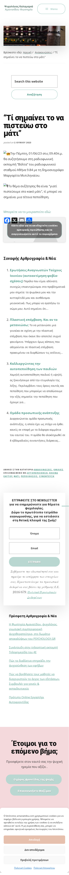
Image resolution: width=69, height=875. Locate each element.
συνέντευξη (47, 476)
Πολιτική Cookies (23, 867)
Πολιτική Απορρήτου (44, 867)
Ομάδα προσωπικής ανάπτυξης (34, 413)
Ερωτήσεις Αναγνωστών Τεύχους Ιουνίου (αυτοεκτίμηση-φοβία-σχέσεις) (36, 275)
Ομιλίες (58, 469)
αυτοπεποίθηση (37, 472)
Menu (54, 9)
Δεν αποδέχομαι (34, 850)
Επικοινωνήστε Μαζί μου (34, 791)
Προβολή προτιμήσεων (34, 860)
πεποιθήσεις (29, 476)
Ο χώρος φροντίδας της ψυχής (34, 779)
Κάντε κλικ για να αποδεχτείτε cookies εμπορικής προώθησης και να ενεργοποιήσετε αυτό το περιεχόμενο (34, 230)
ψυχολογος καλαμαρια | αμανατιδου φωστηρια (18, 11)
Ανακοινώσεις (43, 469)
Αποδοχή (34, 839)
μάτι (16, 476)
